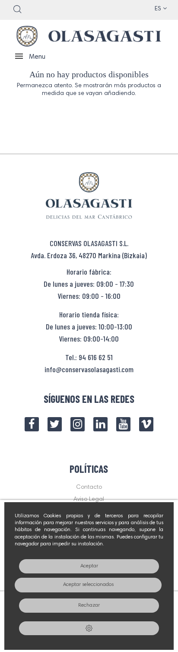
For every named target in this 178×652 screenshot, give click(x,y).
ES (159, 9)
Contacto (89, 487)
